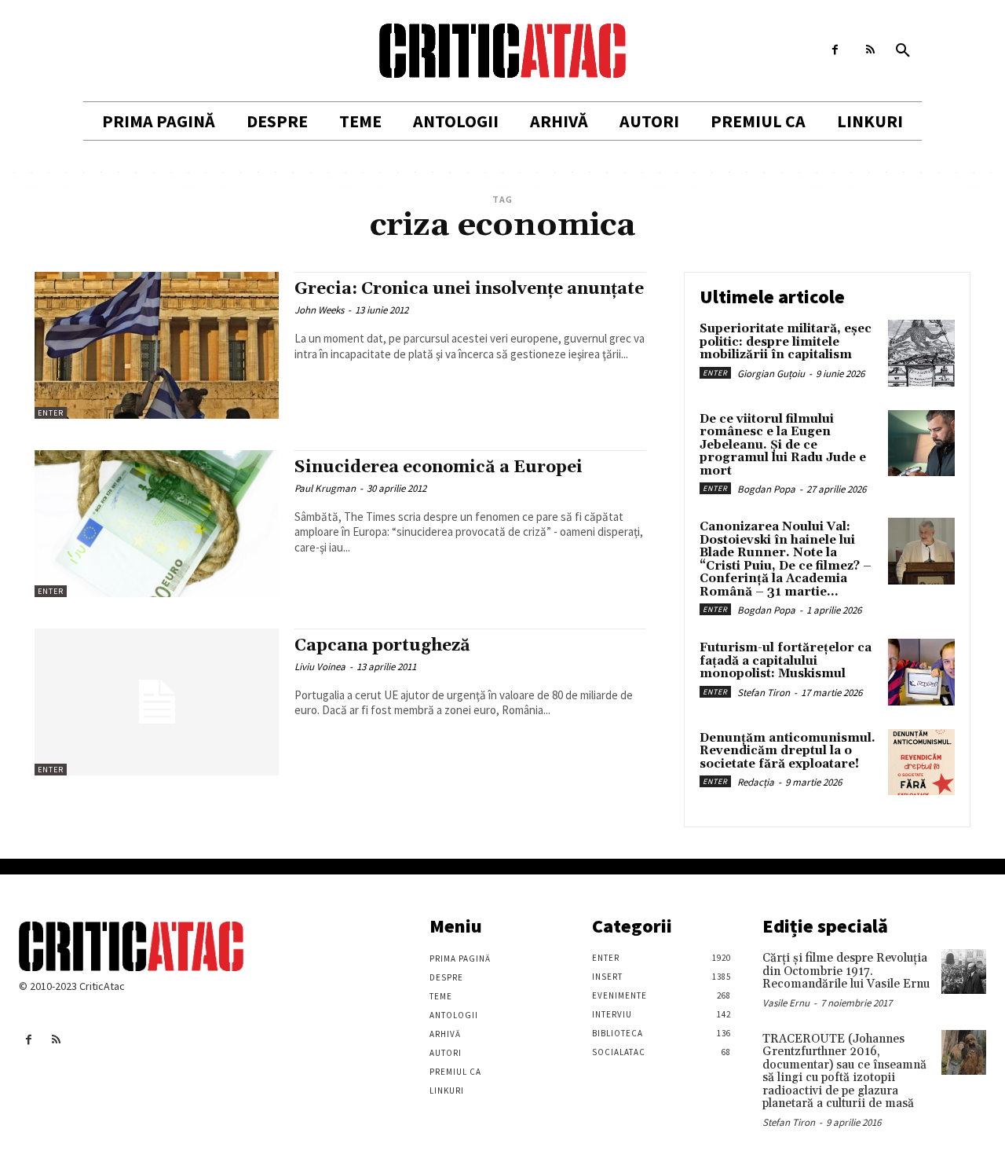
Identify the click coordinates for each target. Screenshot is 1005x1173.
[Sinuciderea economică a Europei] (157, 523)
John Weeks (319, 310)
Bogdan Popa (766, 489)
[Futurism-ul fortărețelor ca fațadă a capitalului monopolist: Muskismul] (921, 672)
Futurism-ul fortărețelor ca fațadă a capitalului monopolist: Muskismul (786, 660)
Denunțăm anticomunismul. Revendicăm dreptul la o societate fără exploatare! (787, 751)
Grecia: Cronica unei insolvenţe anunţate (469, 289)
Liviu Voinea (319, 666)
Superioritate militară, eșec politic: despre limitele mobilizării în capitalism (786, 341)
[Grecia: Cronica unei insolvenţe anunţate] (157, 345)
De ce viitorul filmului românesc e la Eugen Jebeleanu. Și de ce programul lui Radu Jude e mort (783, 445)
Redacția (755, 782)
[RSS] (870, 50)
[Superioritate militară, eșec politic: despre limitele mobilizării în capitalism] (921, 353)
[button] (903, 51)
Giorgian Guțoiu (771, 373)
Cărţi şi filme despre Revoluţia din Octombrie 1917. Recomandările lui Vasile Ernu (846, 971)
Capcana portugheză (382, 646)
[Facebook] (835, 50)
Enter (51, 413)
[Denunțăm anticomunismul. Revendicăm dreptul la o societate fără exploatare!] (921, 762)
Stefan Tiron (763, 692)
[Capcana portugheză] (157, 702)
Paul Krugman (325, 488)
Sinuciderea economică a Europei (438, 467)
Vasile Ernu (785, 1003)
